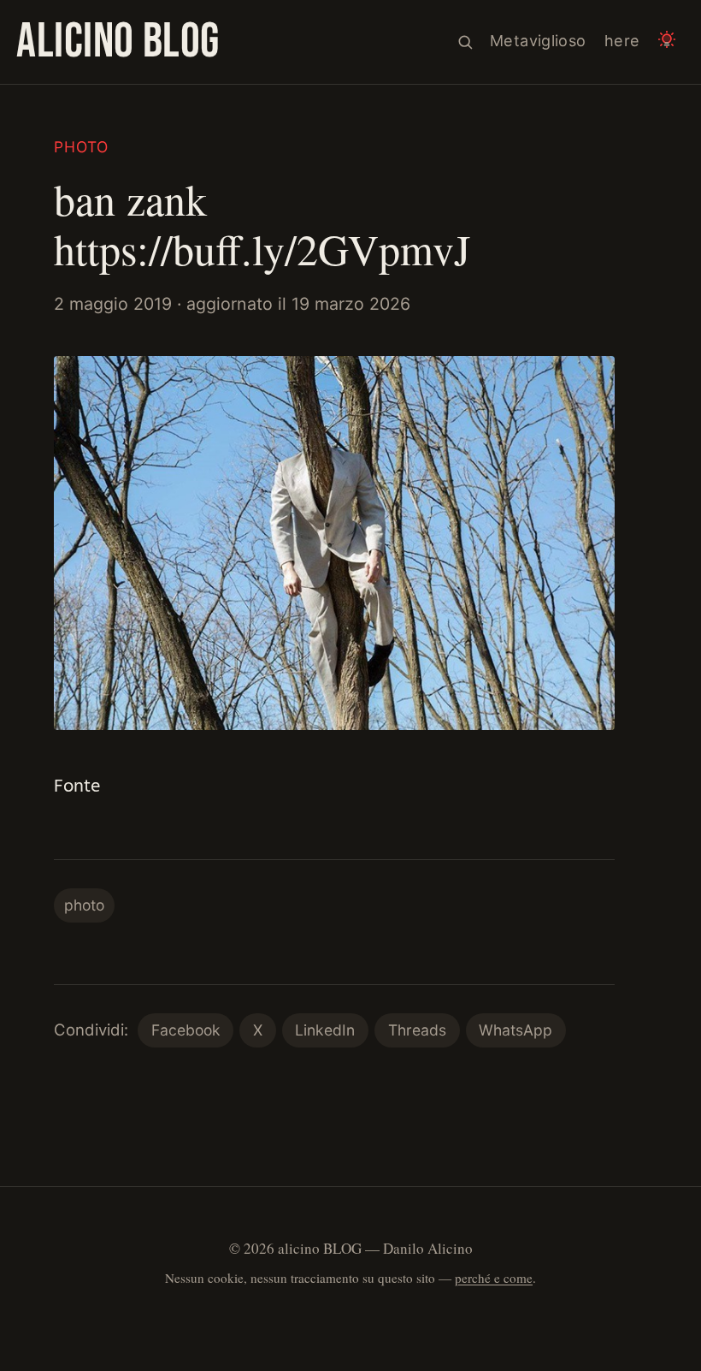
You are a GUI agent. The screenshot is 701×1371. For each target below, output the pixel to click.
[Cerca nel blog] (465, 42)
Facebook (186, 1030)
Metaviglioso (538, 41)
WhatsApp (515, 1030)
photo (81, 147)
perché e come (494, 1277)
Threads (417, 1030)
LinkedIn (325, 1030)
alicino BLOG (118, 41)
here (621, 41)
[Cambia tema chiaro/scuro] (667, 42)
